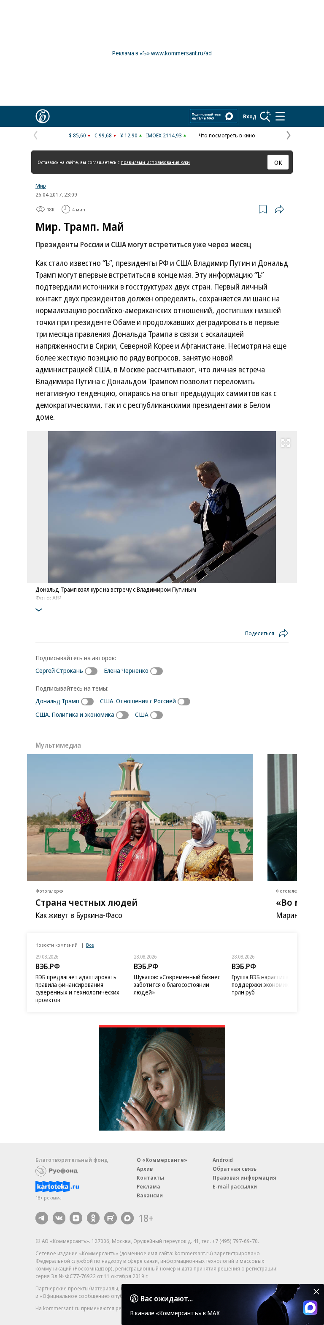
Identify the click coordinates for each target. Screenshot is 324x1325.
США (141, 714)
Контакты (150, 1177)
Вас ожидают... (166, 1298)
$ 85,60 (77, 135)
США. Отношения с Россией (138, 701)
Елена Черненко (126, 670)
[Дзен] (76, 1218)
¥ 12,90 (129, 135)
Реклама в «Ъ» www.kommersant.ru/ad (162, 53)
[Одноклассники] (93, 1218)
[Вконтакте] (59, 1218)
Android (223, 1160)
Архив (145, 1168)
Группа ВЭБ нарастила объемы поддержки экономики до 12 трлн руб (272, 984)
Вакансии (150, 1195)
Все (90, 945)
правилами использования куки (155, 162)
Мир (40, 185)
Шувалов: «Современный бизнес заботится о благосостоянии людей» (177, 984)
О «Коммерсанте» (162, 1160)
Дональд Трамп (57, 701)
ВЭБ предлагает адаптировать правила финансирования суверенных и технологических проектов (77, 988)
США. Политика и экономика (74, 714)
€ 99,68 (103, 135)
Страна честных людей (86, 902)
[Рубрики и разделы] (280, 116)
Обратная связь (234, 1168)
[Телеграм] (41, 1218)
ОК (278, 162)
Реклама (148, 1186)
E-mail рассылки (235, 1186)
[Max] (127, 1218)
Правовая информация (244, 1177)
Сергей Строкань (59, 670)
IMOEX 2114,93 (164, 135)
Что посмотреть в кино (227, 135)
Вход (249, 116)
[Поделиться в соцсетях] (279, 209)
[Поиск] (265, 116)
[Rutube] (110, 1218)
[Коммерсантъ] (42, 116)
